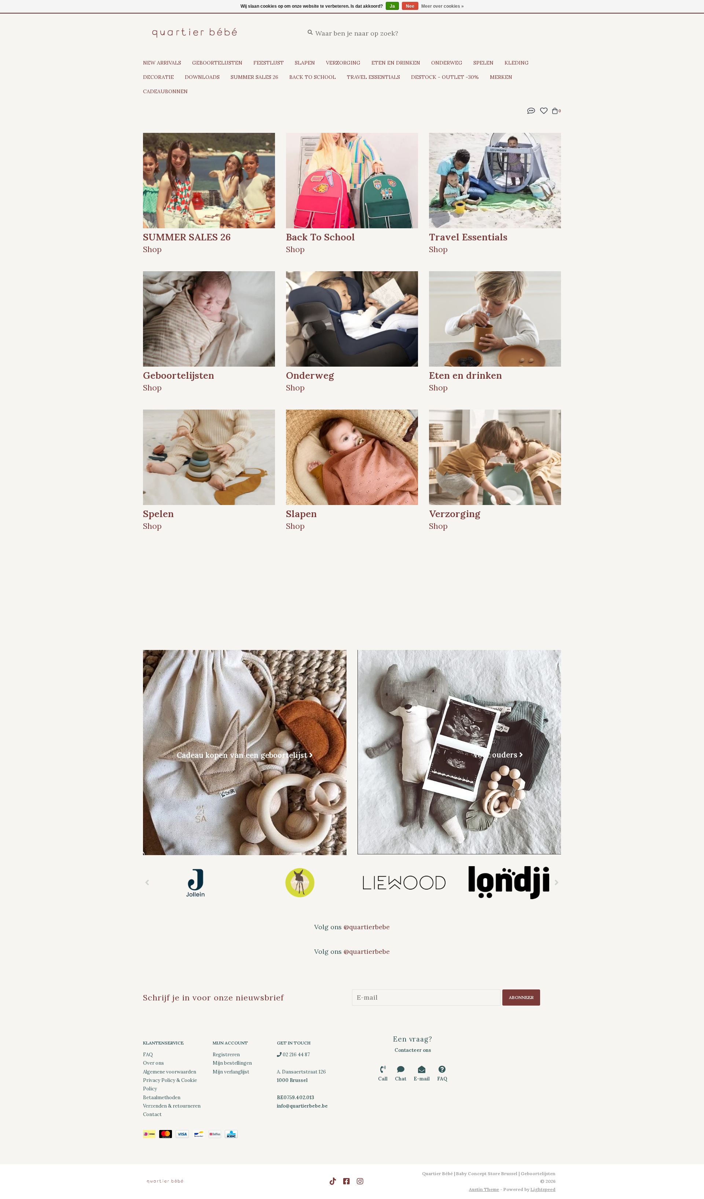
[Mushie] (508, 882)
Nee (410, 6)
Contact (152, 1114)
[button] (531, 110)
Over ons (153, 1063)
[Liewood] (299, 882)
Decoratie (158, 77)
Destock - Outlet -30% (445, 77)
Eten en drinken (395, 62)
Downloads (202, 77)
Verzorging (343, 62)
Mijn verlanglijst (231, 1072)
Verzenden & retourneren (172, 1106)
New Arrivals (162, 62)
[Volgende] (557, 882)
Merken (501, 77)
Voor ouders (495, 755)
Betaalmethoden (161, 1097)
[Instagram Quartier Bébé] (360, 1181)
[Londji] (404, 882)
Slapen (305, 62)
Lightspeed (543, 1189)
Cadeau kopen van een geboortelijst (242, 755)
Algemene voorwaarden (169, 1072)
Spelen (483, 62)
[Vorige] (147, 882)
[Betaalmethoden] (151, 1135)
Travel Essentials (373, 77)
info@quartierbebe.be (302, 1106)
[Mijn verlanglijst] (543, 110)
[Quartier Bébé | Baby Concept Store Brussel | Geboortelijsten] (218, 33)
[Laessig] (195, 882)
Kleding (517, 62)
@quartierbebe (367, 927)
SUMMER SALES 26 (254, 77)
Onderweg (446, 62)
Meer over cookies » (442, 6)
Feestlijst (268, 62)
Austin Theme (484, 1189)
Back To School (312, 77)
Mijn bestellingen (232, 1063)
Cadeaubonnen (165, 91)
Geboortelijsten (217, 62)
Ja (392, 6)
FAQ (148, 1054)
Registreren (226, 1054)
